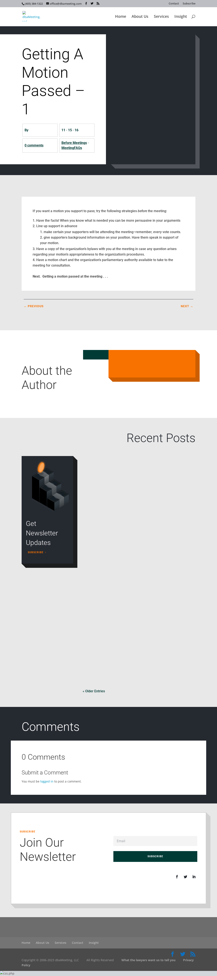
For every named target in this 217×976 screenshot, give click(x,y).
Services (161, 17)
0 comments (34, 145)
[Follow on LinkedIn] (194, 876)
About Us (140, 17)
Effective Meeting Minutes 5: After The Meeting (123, 521)
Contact (174, 3)
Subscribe (189, 3)
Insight (180, 17)
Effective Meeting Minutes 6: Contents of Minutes (124, 462)
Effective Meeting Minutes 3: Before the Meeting (124, 637)
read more (95, 497)
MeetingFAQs (71, 148)
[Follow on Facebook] (177, 876)
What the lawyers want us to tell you (148, 960)
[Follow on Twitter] (185, 876)
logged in (46, 781)
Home (120, 17)
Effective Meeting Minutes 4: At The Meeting (121, 579)
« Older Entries (94, 691)
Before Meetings (74, 143)
